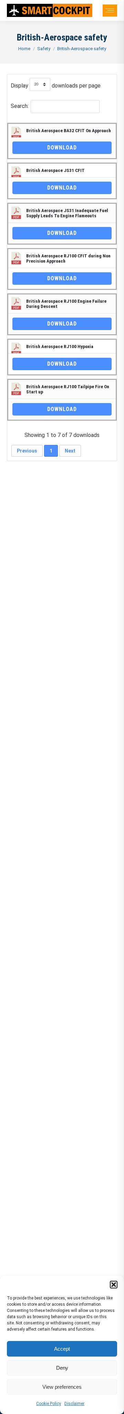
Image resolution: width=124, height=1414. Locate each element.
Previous (27, 451)
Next (70, 451)
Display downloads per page (56, 85)
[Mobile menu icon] (110, 10)
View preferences (62, 1387)
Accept (62, 1349)
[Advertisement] (62, 741)
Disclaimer (74, 1403)
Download (62, 147)
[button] (113, 1284)
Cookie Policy (48, 1403)
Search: (20, 106)
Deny (62, 1368)
